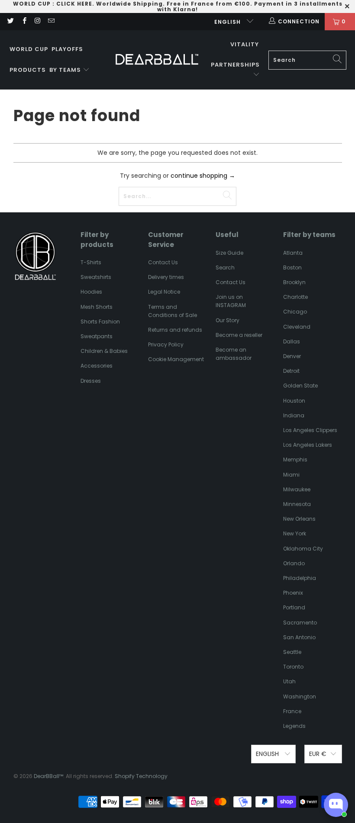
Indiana (293, 415)
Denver (292, 356)
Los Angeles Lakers (307, 444)
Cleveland (296, 326)
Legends (294, 726)
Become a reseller (239, 335)
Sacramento (300, 622)
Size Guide (229, 252)
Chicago (295, 311)
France (292, 711)
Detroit (291, 371)
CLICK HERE (74, 3)
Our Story (227, 320)
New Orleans (299, 518)
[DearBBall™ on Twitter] (10, 21)
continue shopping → (203, 175)
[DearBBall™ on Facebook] (23, 21)
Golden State (300, 385)
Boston (292, 267)
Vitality (244, 44)
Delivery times (166, 277)
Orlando (294, 563)
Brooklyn (294, 282)
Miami (291, 474)
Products (28, 70)
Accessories (97, 365)
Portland (294, 607)
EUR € (317, 753)
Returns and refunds (175, 329)
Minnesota (297, 504)
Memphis (295, 459)
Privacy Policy (166, 344)
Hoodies (91, 291)
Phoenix (293, 592)
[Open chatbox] (336, 805)
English (228, 22)
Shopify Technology (141, 776)
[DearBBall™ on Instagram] (37, 21)
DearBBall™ (48, 776)
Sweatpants (97, 336)
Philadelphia (299, 578)
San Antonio (299, 637)
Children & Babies (104, 351)
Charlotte (295, 297)
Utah (289, 681)
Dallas (291, 341)
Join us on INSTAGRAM (231, 301)
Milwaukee (296, 489)
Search (225, 267)
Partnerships (235, 65)
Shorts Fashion (100, 321)
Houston (294, 400)
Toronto (293, 666)
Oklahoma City (303, 548)
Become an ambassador (234, 354)
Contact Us (163, 262)
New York (294, 533)
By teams (66, 70)
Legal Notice (164, 291)
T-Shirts (91, 262)
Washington (299, 696)
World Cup (29, 49)
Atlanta (293, 252)
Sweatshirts (96, 277)
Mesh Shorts (97, 307)
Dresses (91, 380)
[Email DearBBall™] (51, 21)
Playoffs (67, 49)
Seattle (292, 652)
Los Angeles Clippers (310, 430)
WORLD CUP (32, 3)
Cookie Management (176, 359)
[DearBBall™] (157, 60)
